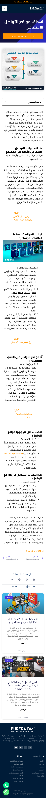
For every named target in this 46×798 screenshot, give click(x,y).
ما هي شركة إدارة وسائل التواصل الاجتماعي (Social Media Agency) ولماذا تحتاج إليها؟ (23, 685)
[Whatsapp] (6, 792)
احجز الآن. (23, 1)
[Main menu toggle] (4, 8)
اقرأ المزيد (23, 643)
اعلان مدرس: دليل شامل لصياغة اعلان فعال (22, 216)
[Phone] (6, 785)
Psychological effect (13, 453)
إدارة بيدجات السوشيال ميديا (23, 414)
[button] (5, 102)
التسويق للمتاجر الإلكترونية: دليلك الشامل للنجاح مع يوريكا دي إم (23, 620)
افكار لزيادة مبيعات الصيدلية (21, 340)
